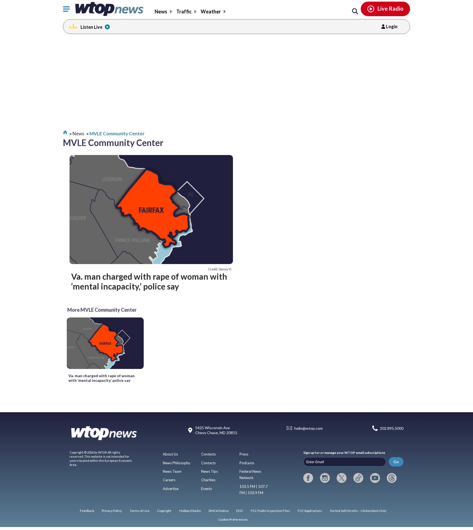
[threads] (392, 478)
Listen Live (91, 27)
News (161, 11)
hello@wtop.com (308, 428)
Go (396, 461)
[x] (342, 478)
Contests (208, 454)
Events (206, 488)
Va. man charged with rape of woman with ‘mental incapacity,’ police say (149, 281)
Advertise (170, 488)
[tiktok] (358, 478)
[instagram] (325, 478)
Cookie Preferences (233, 519)
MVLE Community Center (117, 133)
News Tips (209, 471)
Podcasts (247, 463)
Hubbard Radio (190, 511)
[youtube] (375, 478)
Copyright (164, 511)
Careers (169, 480)
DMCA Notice (219, 511)
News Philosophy (176, 463)
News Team (172, 471)
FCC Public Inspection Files (270, 511)
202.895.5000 (391, 428)
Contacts (208, 463)
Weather (211, 11)
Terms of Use (139, 511)
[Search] (355, 11)
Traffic (184, 11)
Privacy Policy (112, 511)
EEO (239, 511)
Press (244, 454)
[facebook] (308, 478)
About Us (170, 454)
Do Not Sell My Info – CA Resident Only (358, 511)
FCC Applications (310, 511)
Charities (208, 480)
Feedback (87, 511)
